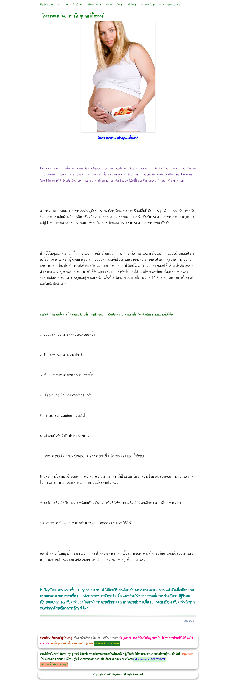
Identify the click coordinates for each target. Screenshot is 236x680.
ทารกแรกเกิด (113, 4)
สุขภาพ (62, 4)
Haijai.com (46, 4)
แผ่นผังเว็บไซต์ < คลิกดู (53, 664)
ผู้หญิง (76, 4)
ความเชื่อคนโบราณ (169, 4)
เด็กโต (131, 4)
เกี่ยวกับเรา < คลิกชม (107, 643)
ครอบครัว (147, 4)
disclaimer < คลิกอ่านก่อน (150, 659)
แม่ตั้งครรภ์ (93, 4)
